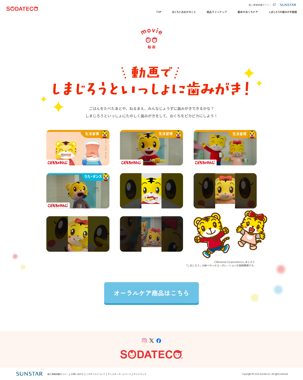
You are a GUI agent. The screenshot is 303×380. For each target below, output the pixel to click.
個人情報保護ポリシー (260, 4)
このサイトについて (95, 373)
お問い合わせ (77, 373)
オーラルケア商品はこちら (151, 292)
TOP (158, 12)
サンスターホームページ (119, 373)
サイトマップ (140, 373)
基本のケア (247, 12)
